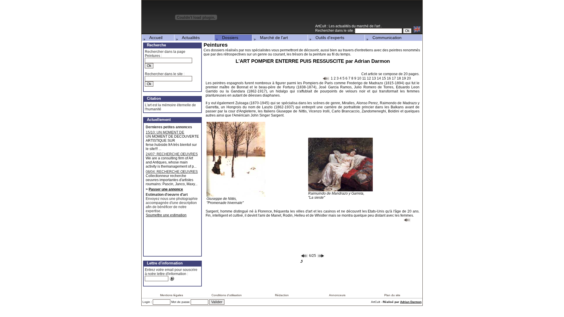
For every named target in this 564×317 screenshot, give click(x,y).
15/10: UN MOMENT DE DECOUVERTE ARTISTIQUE (169, 132)
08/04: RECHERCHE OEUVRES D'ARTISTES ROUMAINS (172, 172)
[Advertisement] (353, 14)
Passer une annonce (166, 189)
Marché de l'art (272, 37)
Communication (385, 37)
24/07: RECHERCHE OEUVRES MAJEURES (172, 154)
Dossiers (228, 37)
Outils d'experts (328, 37)
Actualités (189, 37)
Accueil (154, 37)
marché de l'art (369, 26)
